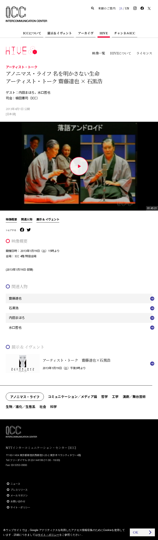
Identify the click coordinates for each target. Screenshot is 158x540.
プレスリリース (19, 489)
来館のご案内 (106, 8)
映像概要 (11, 219)
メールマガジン (19, 495)
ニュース (15, 484)
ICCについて (32, 33)
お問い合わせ (17, 501)
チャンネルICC (124, 33)
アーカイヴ (85, 33)
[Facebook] (22, 230)
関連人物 (26, 219)
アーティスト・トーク (21, 66)
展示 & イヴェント (47, 219)
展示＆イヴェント (59, 33)
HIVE (104, 33)
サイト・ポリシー (20, 507)
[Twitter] (29, 230)
